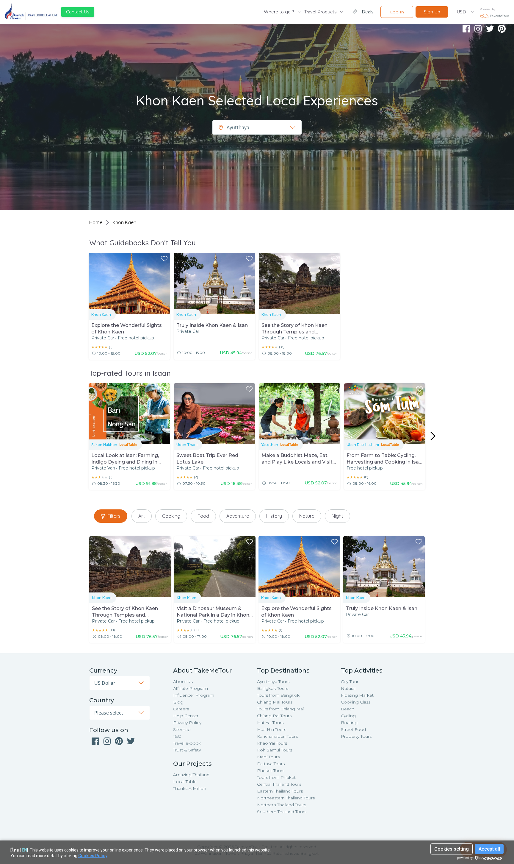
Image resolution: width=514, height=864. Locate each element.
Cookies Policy (92, 855)
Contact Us (77, 12)
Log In (397, 12)
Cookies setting (451, 849)
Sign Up (432, 12)
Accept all (489, 849)
